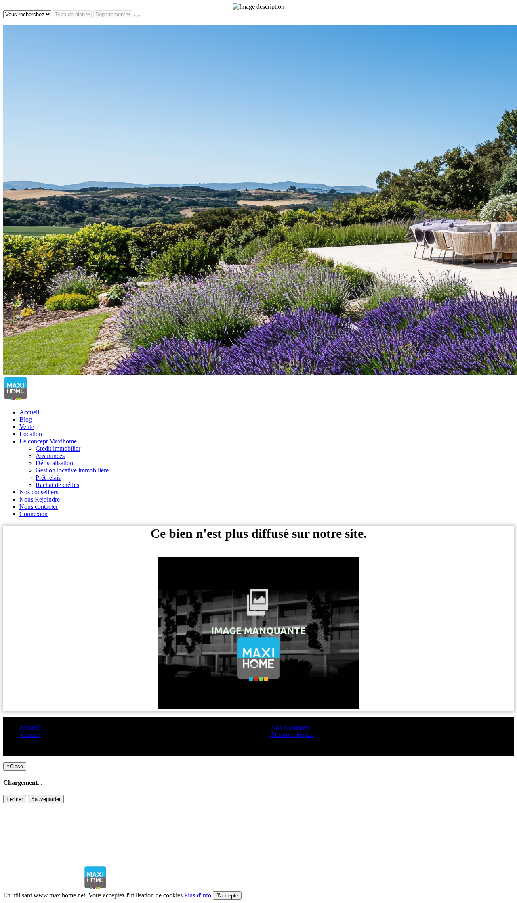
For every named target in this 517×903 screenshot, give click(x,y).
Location (30, 434)
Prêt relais (48, 477)
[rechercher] (137, 16)
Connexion (33, 513)
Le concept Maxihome (48, 441)
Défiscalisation (54, 463)
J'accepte (227, 896)
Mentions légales (291, 734)
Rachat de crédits (57, 484)
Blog (25, 419)
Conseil (29, 734)
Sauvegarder (46, 799)
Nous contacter (38, 506)
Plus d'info (197, 895)
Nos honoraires (289, 727)
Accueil (29, 412)
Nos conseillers (38, 492)
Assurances (50, 455)
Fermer (14, 799)
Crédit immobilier (58, 448)
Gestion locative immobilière (72, 470)
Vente (26, 426)
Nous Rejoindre (39, 499)
